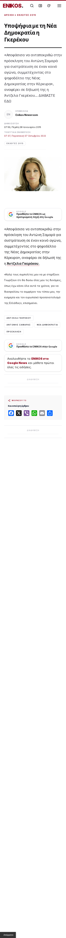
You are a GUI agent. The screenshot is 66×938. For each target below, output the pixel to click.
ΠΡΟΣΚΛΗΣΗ (14, 331)
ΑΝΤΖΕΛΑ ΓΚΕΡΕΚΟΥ (19, 318)
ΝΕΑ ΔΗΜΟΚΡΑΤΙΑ (47, 324)
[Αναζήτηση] (32, 6)
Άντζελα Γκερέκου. (23, 264)
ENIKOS (13, 5)
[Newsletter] (40, 6)
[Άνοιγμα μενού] (59, 6)
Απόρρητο (8, 935)
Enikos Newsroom (26, 114)
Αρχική (9, 15)
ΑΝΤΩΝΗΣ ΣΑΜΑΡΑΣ (19, 324)
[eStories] (49, 6)
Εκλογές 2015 (26, 15)
